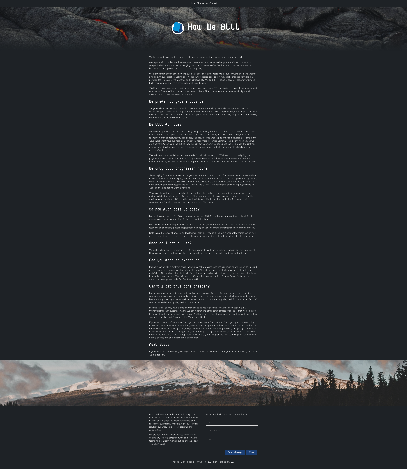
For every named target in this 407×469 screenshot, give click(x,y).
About (205, 3)
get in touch (192, 352)
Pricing (190, 462)
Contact (213, 3)
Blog (199, 3)
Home (193, 3)
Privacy (199, 462)
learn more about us (174, 441)
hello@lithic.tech (225, 414)
